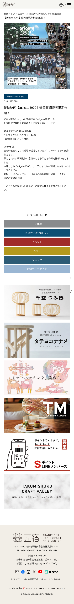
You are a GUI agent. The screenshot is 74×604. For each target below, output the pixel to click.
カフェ (37, 251)
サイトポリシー (16, 579)
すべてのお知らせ (37, 214)
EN (61, 16)
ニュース (22, 13)
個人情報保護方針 (31, 579)
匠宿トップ (9, 13)
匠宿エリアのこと (37, 269)
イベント (37, 242)
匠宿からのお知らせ (39, 13)
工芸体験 (37, 223)
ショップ (37, 260)
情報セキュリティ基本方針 (50, 579)
